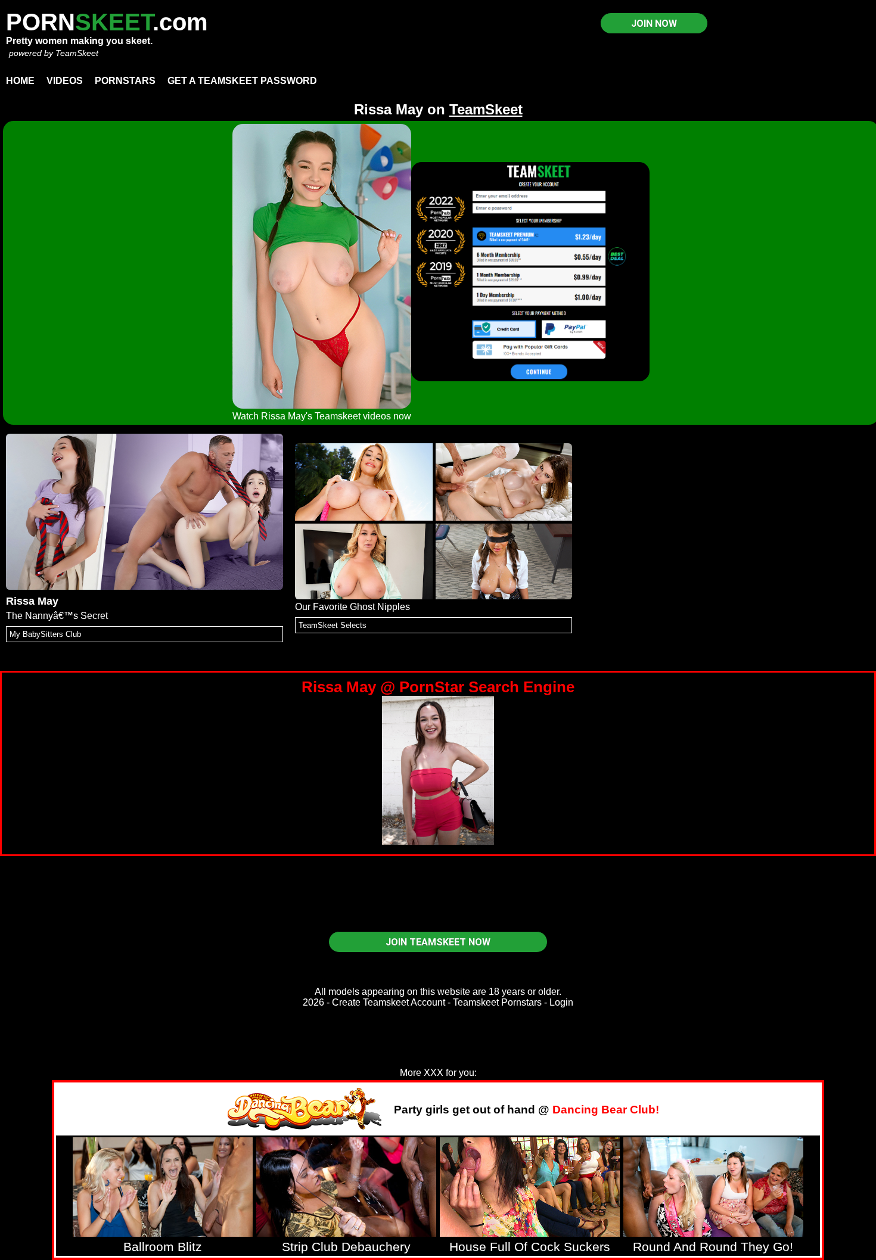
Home (20, 81)
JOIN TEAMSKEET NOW (438, 942)
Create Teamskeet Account (388, 1002)
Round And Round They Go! (713, 1246)
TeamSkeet (76, 53)
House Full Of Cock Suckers (529, 1246)
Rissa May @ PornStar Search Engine (438, 687)
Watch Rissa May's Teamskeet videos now (321, 416)
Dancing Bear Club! (605, 1109)
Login (561, 1002)
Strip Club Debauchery (346, 1246)
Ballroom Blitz (162, 1246)
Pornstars (125, 81)
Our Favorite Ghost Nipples (352, 607)
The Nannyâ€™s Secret (57, 616)
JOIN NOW (654, 23)
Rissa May (32, 601)
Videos (64, 81)
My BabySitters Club (45, 634)
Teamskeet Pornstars (497, 1002)
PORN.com (107, 22)
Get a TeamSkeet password (242, 81)
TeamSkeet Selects (332, 625)
